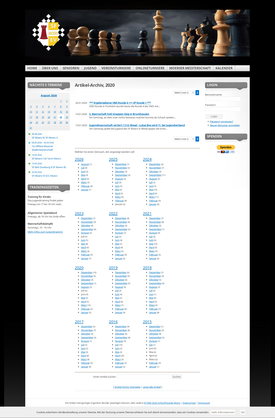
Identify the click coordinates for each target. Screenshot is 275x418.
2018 (147, 267)
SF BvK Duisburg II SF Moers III (49, 165)
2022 (113, 213)
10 (31, 111)
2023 (79, 213)
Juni (83, 171)
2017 (79, 321)
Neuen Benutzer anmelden (225, 125)
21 (55, 117)
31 (31, 127)
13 (49, 111)
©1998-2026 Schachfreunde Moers (162, 402)
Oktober (119, 171)
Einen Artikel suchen (104, 376)
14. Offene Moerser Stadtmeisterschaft (43, 146)
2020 (79, 267)
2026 (79, 159)
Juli (82, 167)
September (121, 175)
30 (67, 122)
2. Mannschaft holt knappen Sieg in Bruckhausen (119, 114)
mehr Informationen (222, 412)
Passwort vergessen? (221, 121)
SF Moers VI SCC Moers (44, 174)
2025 (113, 159)
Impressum (204, 402)
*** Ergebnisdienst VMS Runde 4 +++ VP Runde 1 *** (120, 102)
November (121, 167)
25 (37, 122)
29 (61, 122)
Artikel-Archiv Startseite (127, 387)
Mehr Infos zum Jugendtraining (45, 231)
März (84, 182)
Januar (84, 189)
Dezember (120, 164)
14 (55, 111)
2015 (147, 321)
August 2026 (49, 95)
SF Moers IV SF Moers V (45, 136)
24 (31, 122)
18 (37, 117)
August (85, 164)
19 (43, 117)
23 (67, 117)
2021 (147, 213)
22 (61, 117)
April (83, 178)
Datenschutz (189, 402)
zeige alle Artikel (152, 387)
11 (37, 111)
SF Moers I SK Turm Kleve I (46, 156)
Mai (83, 175)
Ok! (243, 412)
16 (67, 111)
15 (61, 111)
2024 (147, 159)
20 (49, 117)
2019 (113, 267)
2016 (113, 321)
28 (55, 122)
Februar (85, 186)
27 (49, 122)
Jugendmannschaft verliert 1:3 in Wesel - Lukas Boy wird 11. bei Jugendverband (137, 125)
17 (31, 117)
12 (43, 111)
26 (43, 122)
